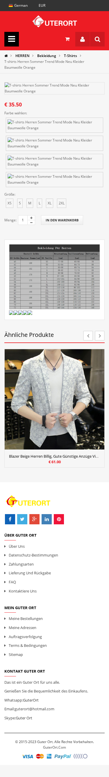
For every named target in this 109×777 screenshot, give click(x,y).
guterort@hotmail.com (34, 708)
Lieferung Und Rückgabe (30, 573)
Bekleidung (46, 55)
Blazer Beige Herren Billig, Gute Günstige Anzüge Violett (56, 456)
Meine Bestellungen (26, 618)
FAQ (12, 582)
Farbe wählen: (15, 113)
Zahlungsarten (21, 564)
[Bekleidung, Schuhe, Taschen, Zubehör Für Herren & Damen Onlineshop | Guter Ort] (54, 20)
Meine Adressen (22, 627)
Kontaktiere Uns (23, 591)
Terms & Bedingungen (28, 645)
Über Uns (17, 546)
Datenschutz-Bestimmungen (33, 555)
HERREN (22, 55)
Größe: (9, 194)
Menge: (10, 220)
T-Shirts (70, 55)
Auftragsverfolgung (25, 636)
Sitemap (16, 654)
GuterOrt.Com (54, 747)
